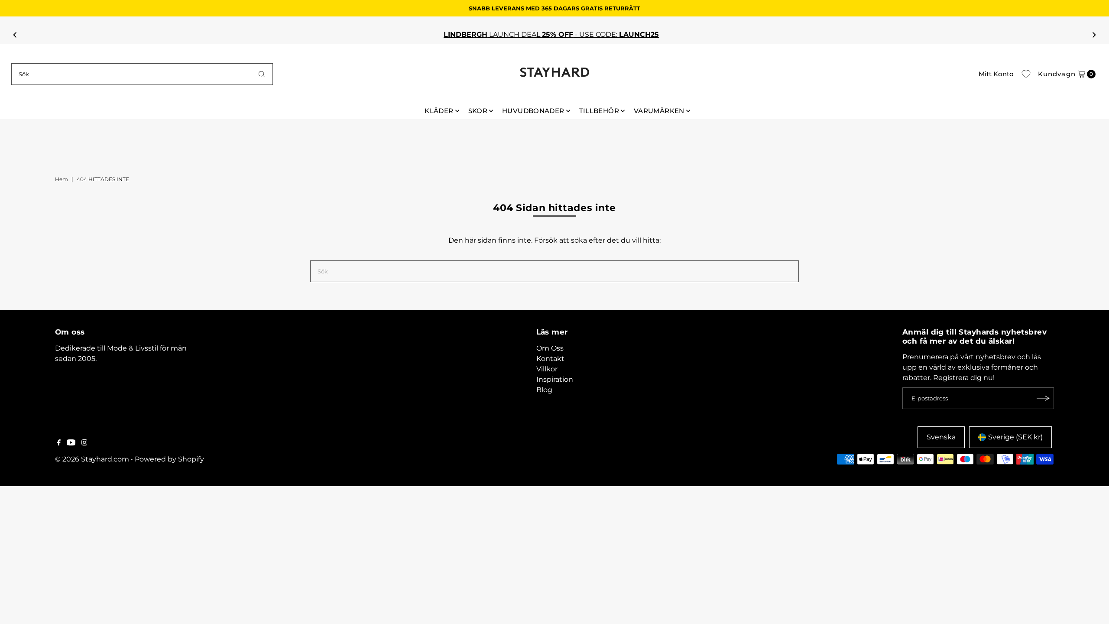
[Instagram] (84, 443)
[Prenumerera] (1043, 398)
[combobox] (142, 74)
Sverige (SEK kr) (1015, 437)
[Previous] (15, 34)
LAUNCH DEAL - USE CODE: (546, 34)
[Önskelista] (1026, 74)
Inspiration (554, 379)
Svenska (941, 437)
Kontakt (550, 358)
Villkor (547, 369)
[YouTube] (71, 443)
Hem (61, 179)
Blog (544, 390)
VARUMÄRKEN (659, 111)
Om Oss (550, 348)
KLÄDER (439, 111)
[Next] (1093, 34)
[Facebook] (59, 443)
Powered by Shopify (169, 459)
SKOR (478, 111)
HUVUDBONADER (533, 111)
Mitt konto (996, 74)
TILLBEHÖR (599, 111)
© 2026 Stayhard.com (92, 459)
